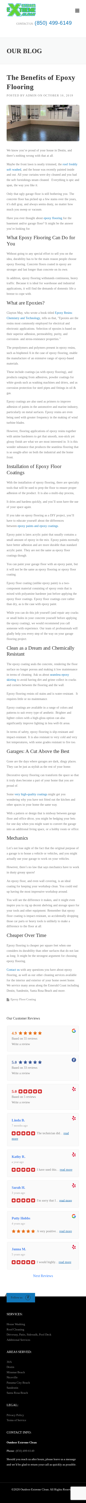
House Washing (16, 1324)
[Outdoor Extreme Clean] (21, 9)
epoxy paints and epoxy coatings (38, 526)
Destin (10, 1367)
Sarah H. (18, 1187)
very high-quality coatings (31, 794)
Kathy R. (18, 1157)
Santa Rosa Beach (17, 1392)
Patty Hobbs (21, 1218)
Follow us (16, 1297)
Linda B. (18, 1120)
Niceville (12, 1377)
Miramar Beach (16, 1372)
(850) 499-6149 (53, 23)
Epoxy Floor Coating (23, 999)
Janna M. (19, 1249)
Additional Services (18, 1339)
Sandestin (12, 1387)
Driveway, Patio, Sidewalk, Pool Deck (29, 1334)
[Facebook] (27, 1297)
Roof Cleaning (15, 1329)
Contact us (13, 969)
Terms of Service (16, 1420)
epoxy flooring (53, 218)
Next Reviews (43, 1276)
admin (31, 95)
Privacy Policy (15, 1415)
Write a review (21, 1044)
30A (9, 1362)
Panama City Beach (18, 1382)
